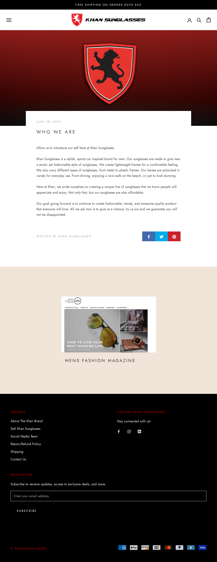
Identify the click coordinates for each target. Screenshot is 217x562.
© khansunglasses (28, 548)
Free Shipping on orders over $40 (108, 5)
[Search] (199, 20)
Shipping (17, 451)
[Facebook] (118, 431)
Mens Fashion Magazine (100, 361)
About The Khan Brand (27, 421)
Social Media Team (24, 436)
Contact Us (18, 459)
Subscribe (27, 511)
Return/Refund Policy (26, 443)
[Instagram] (129, 431)
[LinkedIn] (139, 431)
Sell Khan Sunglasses (25, 428)
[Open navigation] (8, 20)
